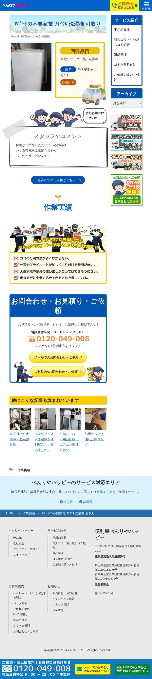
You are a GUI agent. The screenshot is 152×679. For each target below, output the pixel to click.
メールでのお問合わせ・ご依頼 (56, 357)
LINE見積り (20, 614)
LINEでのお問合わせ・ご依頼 (56, 371)
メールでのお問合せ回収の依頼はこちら (96, 669)
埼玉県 (68, 502)
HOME (11, 513)
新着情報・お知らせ (64, 593)
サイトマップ (21, 554)
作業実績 (23, 470)
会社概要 (18, 543)
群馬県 (87, 502)
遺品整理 (120, 54)
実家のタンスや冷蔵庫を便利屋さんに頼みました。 (44, 442)
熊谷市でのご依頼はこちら (56, 180)
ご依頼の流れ (21, 608)
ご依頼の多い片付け (126, 77)
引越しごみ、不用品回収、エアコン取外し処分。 (69, 442)
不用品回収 (122, 29)
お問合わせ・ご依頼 (25, 631)
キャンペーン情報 (63, 598)
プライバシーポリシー (27, 548)
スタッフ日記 (60, 604)
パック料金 (20, 603)
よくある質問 (21, 625)
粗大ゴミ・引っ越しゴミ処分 (126, 42)
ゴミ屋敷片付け (125, 64)
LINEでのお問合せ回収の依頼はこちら (135, 669)
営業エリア (104, 492)
